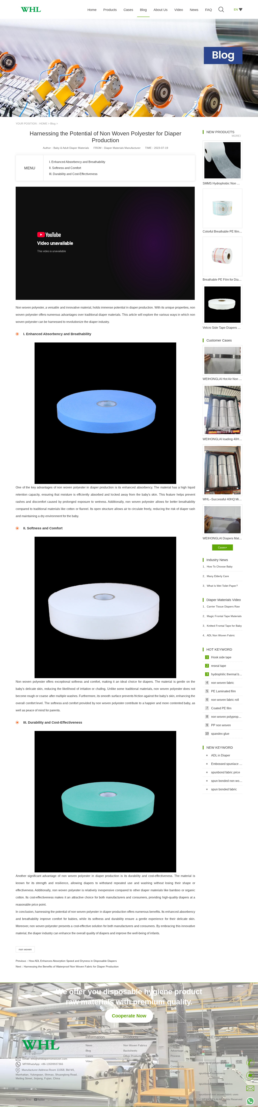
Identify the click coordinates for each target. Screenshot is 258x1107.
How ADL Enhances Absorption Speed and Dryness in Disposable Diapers (73, 960)
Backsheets (130, 1050)
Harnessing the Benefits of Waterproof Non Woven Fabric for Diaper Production (71, 966)
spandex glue (217, 733)
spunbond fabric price (225, 772)
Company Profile (180, 1045)
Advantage (177, 1050)
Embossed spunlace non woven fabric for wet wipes (226, 763)
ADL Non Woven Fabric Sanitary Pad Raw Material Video (222, 637)
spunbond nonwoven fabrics (216, 1074)
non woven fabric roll (222, 699)
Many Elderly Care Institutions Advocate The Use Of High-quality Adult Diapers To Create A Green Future (222, 578)
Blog (53, 123)
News (89, 1045)
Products (130, 1037)
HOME (43, 123)
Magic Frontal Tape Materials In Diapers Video (222, 618)
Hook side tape (219, 657)
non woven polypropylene (224, 716)
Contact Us (177, 1066)
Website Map (23, 1099)
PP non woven (218, 725)
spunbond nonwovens (212, 1063)
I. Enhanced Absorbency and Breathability (77, 162)
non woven (25, 949)
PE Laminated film (221, 691)
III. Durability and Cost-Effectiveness (73, 174)
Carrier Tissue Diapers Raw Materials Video (221, 608)
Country (175, 1071)
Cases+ (222, 547)
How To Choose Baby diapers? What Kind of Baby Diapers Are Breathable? (219, 568)
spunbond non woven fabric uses (218, 1084)
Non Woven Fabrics (135, 1045)
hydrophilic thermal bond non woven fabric (224, 674)
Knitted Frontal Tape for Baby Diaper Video (222, 627)
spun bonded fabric (224, 789)
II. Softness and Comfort (65, 168)
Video (89, 1061)
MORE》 (237, 135)
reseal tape (216, 665)
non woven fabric (220, 682)
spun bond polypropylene (214, 1052)
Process (175, 1055)
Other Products (132, 1055)
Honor (174, 1061)
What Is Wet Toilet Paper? (220, 585)
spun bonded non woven (226, 780)
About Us (178, 1037)
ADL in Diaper (220, 755)
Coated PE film (219, 708)
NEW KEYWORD (213, 1037)
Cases (89, 1055)
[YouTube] (40, 1099)
